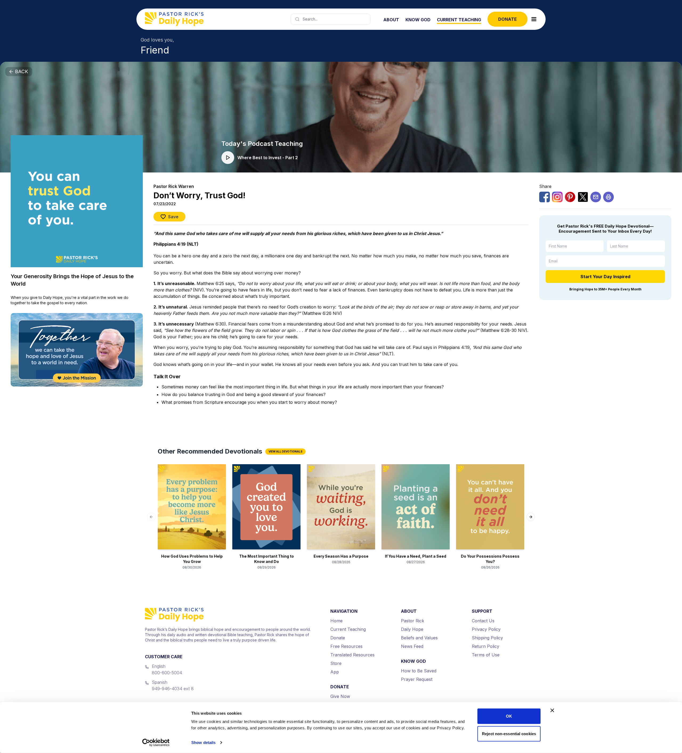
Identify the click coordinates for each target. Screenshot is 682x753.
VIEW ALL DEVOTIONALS (285, 451)
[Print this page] (608, 197)
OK (509, 716)
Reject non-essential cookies (509, 733)
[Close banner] (552, 710)
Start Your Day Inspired (605, 276)
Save (173, 216)
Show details (203, 742)
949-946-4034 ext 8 (173, 688)
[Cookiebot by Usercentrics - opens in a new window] (156, 743)
